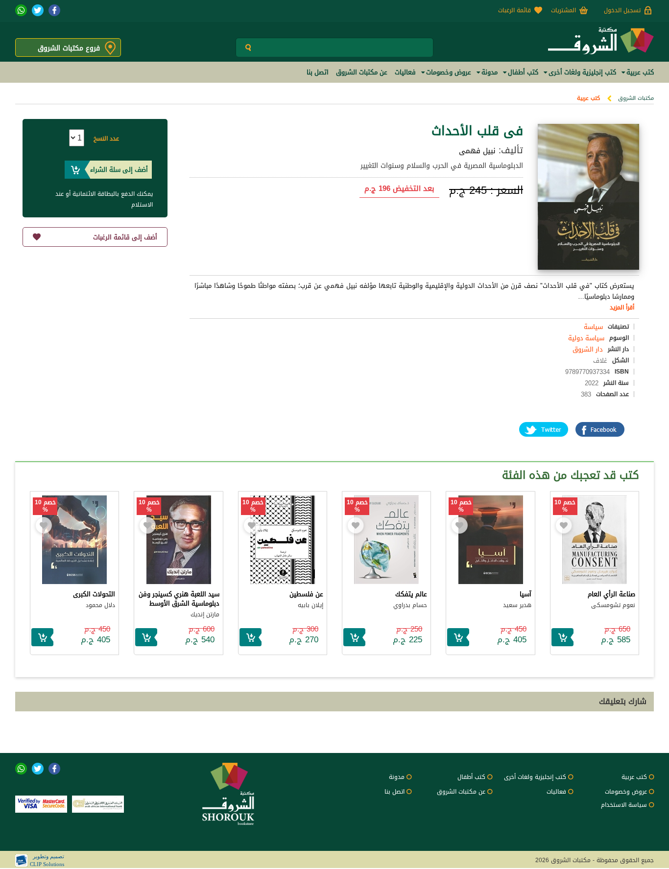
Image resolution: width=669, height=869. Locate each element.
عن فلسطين (306, 594)
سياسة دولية (586, 338)
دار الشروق (588, 349)
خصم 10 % (564, 506)
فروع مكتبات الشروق (69, 48)
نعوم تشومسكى (613, 605)
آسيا (525, 594)
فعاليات (556, 791)
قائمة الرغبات (514, 10)
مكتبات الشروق (636, 98)
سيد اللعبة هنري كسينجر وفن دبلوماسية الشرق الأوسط (179, 599)
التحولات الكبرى (94, 594)
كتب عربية (588, 98)
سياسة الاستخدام (624, 804)
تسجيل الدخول (622, 10)
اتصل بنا (394, 791)
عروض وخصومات (626, 791)
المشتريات (563, 10)
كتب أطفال (471, 777)
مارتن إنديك (205, 614)
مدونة (397, 777)
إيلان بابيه (310, 605)
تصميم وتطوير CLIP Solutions (47, 860)
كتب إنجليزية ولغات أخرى (535, 777)
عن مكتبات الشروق (461, 791)
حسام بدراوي (410, 605)
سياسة (593, 327)
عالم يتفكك (411, 594)
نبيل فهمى (477, 151)
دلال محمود (100, 605)
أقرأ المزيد (622, 307)
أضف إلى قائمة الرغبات (125, 237)
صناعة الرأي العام (611, 594)
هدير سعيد (517, 605)
